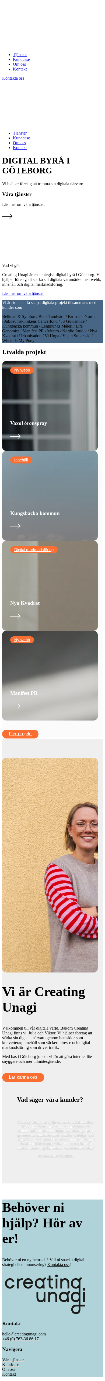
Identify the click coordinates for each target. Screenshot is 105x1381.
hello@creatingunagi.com (24, 1334)
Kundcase (21, 59)
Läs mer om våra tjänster (23, 293)
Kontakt (20, 69)
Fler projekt (20, 733)
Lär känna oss (23, 1077)
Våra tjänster (13, 1359)
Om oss (19, 64)
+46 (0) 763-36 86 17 (20, 1339)
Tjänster (20, 54)
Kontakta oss (13, 78)
